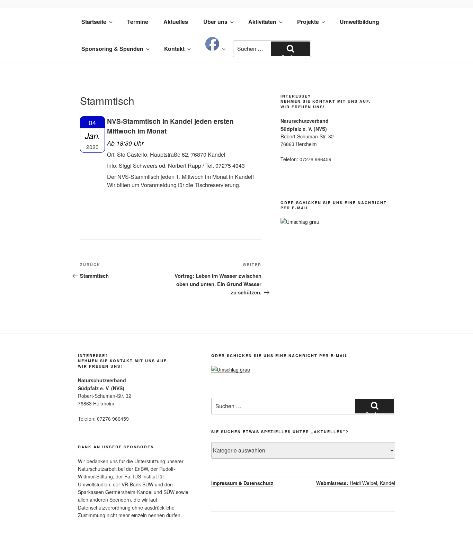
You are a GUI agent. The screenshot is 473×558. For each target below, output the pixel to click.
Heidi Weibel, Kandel (355, 482)
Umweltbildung (359, 22)
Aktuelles (175, 22)
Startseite (93, 22)
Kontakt (174, 49)
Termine (137, 22)
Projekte (308, 22)
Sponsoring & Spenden (112, 49)
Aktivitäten (262, 22)
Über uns (215, 22)
